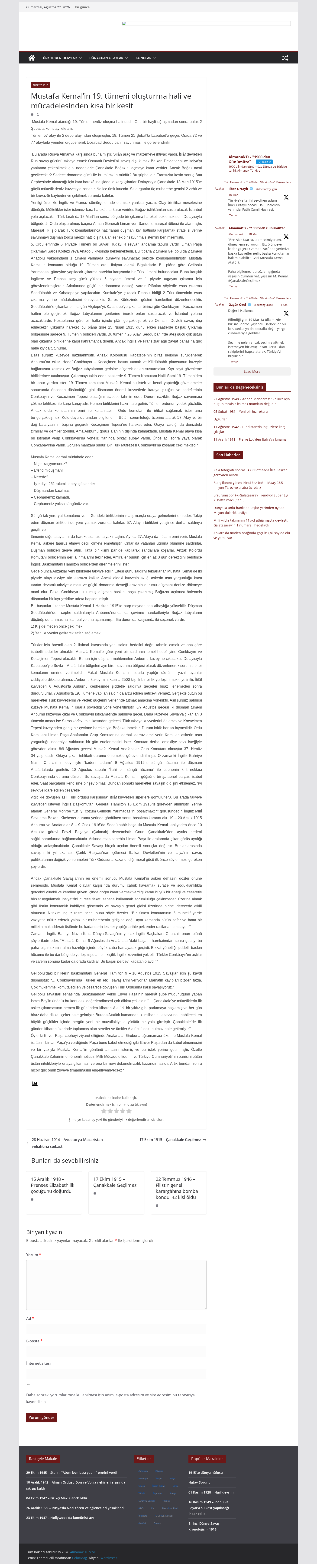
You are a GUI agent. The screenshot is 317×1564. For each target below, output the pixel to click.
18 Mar (253, 234)
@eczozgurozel (264, 305)
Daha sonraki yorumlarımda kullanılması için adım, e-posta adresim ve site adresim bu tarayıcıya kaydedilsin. (110, 1398)
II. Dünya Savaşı (163, 1515)
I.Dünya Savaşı (146, 1500)
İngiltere (142, 1515)
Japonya (157, 1493)
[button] (79, 58)
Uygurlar (220, 419)
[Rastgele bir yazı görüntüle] (285, 57)
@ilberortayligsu (266, 189)
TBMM (141, 1493)
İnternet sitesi (38, 1363)
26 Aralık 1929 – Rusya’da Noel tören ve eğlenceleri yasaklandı (75, 1508)
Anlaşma (143, 1471)
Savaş (157, 1523)
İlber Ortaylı (238, 188)
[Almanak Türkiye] (31, 57)
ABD (140, 1508)
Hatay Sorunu (199, 1482)
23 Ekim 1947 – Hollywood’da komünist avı (60, 1517)
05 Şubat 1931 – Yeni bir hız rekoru (240, 411)
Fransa (166, 1500)
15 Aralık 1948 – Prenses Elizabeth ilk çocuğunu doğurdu (52, 1185)
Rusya (173, 1493)
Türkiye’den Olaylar (59, 58)
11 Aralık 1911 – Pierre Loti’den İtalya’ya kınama (250, 439)
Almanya (143, 1478)
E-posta (34, 1341)
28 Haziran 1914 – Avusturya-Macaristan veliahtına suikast (67, 1143)
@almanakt (236, 234)
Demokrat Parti (170, 1508)
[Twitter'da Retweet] (226, 182)
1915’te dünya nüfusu (205, 1472)
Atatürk (142, 1523)
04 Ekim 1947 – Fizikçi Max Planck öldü (56, 1498)
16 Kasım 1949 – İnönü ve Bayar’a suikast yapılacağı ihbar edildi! (208, 1508)
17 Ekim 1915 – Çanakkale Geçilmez (170, 1139)
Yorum (33, 1254)
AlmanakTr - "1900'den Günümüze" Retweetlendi (261, 182)
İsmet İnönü (158, 1485)
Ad (30, 1318)
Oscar (141, 1485)
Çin (152, 1508)
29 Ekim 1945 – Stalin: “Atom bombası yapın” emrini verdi (71, 1472)
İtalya (172, 1478)
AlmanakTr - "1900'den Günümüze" (257, 228)
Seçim (158, 1478)
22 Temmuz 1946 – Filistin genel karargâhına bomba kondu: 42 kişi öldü (177, 1188)
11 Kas (283, 305)
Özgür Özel (237, 304)
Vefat (175, 1485)
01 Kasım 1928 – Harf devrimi (211, 1492)
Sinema (159, 1471)
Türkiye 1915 (40, 85)
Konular (143, 58)
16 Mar (233, 195)
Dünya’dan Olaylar (106, 58)
